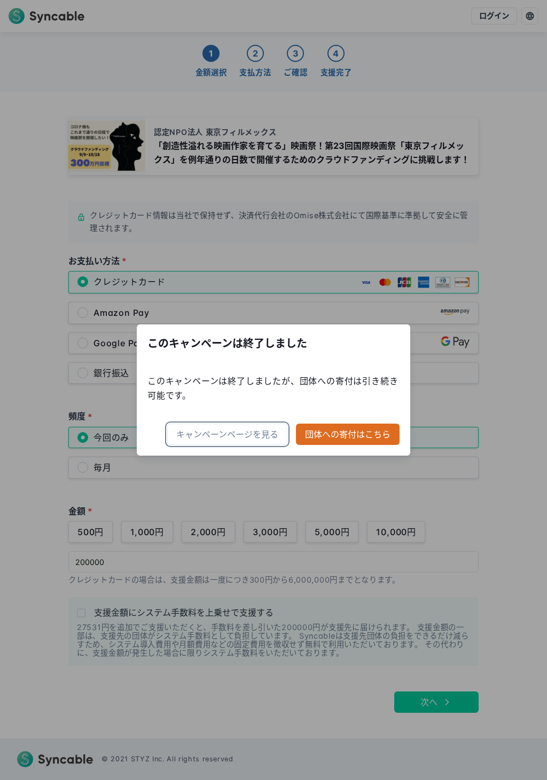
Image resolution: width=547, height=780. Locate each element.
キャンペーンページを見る (227, 434)
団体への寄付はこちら (347, 434)
